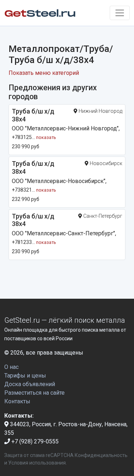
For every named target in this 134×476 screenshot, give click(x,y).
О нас (11, 367)
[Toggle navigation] (120, 13)
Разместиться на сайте (34, 392)
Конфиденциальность (101, 455)
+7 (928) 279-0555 (34, 441)
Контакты (17, 401)
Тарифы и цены (25, 375)
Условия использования (37, 463)
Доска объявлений (29, 384)
